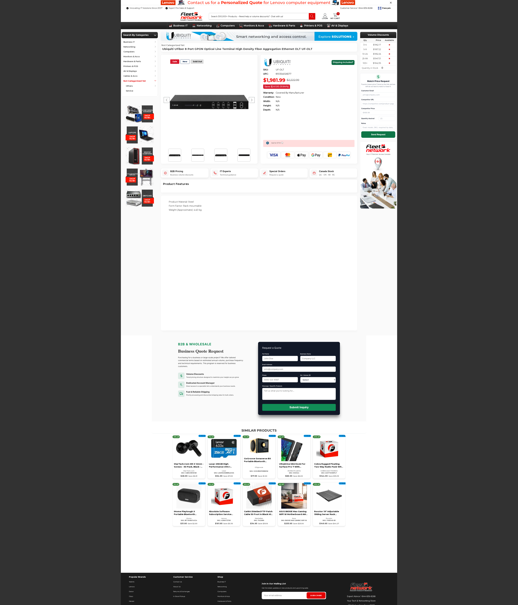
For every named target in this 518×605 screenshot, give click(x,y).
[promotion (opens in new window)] (259, 2)
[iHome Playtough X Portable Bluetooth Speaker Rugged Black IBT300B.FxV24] (189, 504)
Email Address (267, 364)
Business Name (305, 354)
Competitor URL (367, 100)
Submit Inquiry (299, 407)
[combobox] (259, 16)
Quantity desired (367, 118)
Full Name (265, 354)
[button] (384, 8)
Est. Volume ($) (305, 375)
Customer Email (367, 91)
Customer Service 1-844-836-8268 (356, 8)
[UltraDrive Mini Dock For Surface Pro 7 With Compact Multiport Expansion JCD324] (294, 457)
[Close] (390, 2)
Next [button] (252, 100)
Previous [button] (167, 100)
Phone (264, 375)
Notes (363, 123)
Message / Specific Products (272, 386)
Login (325, 18)
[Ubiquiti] (279, 62)
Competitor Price (368, 108)
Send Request (378, 134)
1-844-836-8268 (368, 596)
